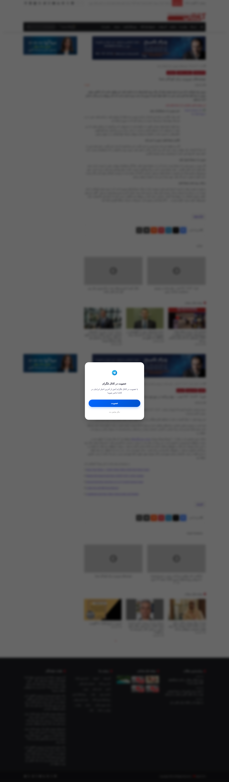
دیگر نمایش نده (114, 412)
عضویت (114, 403)
